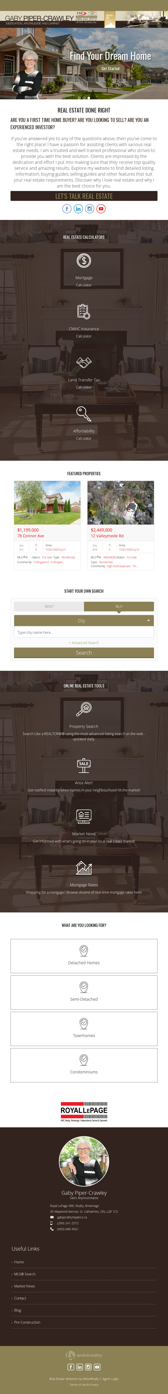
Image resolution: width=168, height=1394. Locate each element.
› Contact (19, 1298)
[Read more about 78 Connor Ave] (47, 525)
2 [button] (84, 98)
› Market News (23, 1286)
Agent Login (111, 1379)
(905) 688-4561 (68, 1229)
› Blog (16, 1310)
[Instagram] (88, 1367)
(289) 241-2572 (68, 1223)
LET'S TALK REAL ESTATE (84, 196)
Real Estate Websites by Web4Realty (74, 1379)
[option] (84, 63)
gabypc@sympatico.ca (72, 1217)
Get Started (110, 68)
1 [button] (79, 98)
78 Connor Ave (30, 535)
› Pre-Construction (26, 1322)
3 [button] (89, 98)
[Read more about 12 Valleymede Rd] (121, 525)
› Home (18, 1262)
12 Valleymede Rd (107, 535)
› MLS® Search (23, 1274)
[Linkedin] (79, 1367)
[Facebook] (71, 1367)
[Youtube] (97, 1367)
